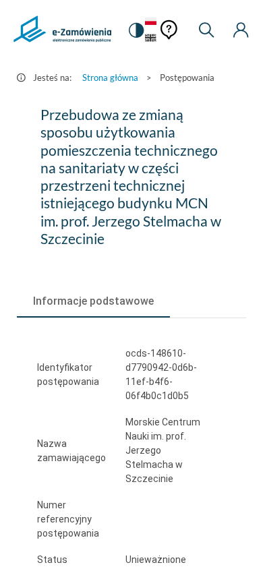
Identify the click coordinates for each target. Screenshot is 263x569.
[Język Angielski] (150, 39)
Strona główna (110, 77)
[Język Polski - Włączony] (150, 22)
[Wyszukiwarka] (206, 30)
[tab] (93, 301)
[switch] (136, 30)
